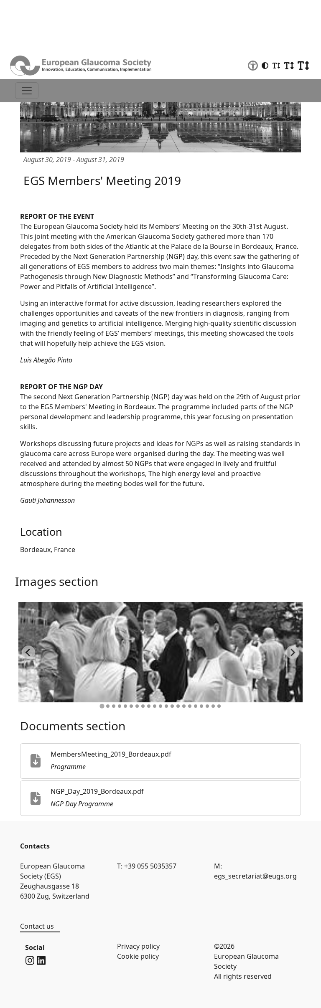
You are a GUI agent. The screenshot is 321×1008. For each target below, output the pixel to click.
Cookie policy (138, 956)
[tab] (101, 706)
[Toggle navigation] (26, 90)
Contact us (37, 926)
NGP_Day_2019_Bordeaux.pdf (97, 791)
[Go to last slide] (28, 652)
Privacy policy (138, 946)
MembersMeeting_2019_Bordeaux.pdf (111, 754)
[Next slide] (292, 652)
